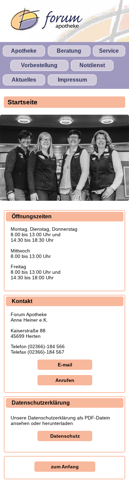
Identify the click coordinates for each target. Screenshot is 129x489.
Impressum (72, 80)
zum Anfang (65, 466)
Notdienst (92, 65)
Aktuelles (24, 80)
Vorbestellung (39, 65)
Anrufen (64, 380)
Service (109, 51)
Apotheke (23, 51)
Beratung (69, 51)
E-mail (65, 364)
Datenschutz (65, 436)
